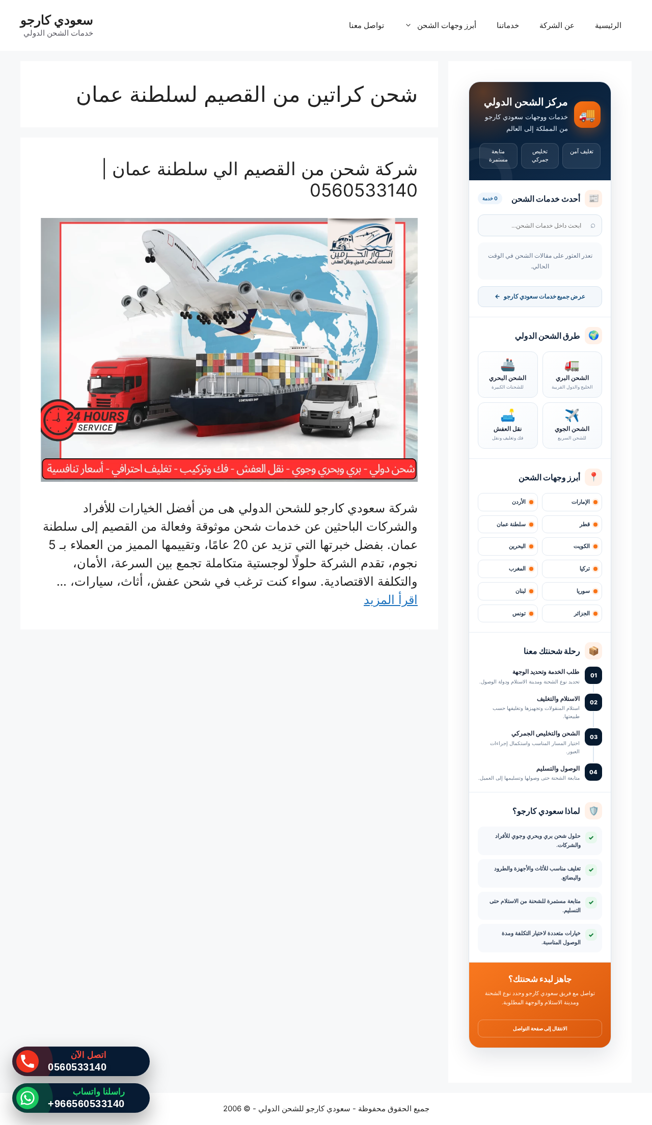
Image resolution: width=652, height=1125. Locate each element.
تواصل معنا (366, 25)
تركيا (585, 568)
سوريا (583, 591)
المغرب (517, 568)
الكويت (582, 546)
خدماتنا (508, 25)
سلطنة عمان (511, 524)
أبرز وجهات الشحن (446, 25)
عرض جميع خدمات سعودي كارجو (540, 296)
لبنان (520, 591)
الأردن (519, 502)
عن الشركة (557, 25)
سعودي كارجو (56, 20)
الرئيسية (608, 25)
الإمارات (581, 502)
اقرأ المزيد (391, 599)
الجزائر (582, 613)
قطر (585, 524)
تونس (519, 613)
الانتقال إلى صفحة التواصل (540, 1028)
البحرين (517, 546)
